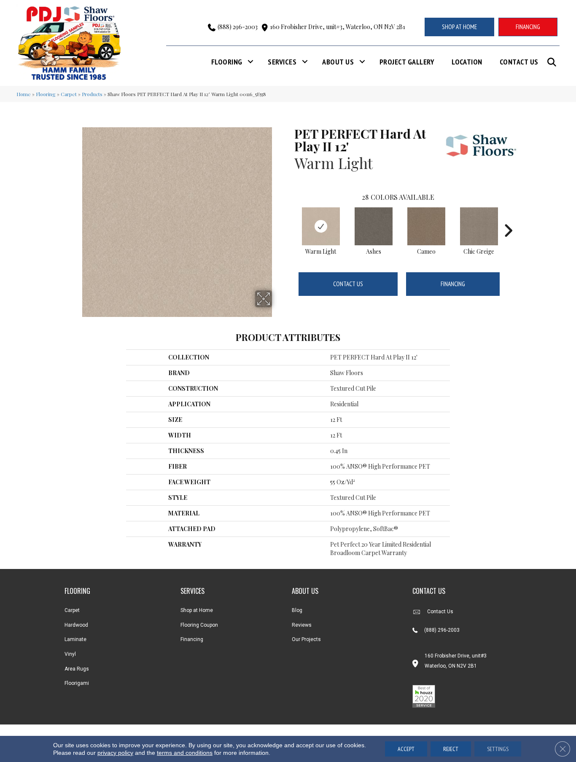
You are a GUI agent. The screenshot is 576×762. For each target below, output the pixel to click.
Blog (297, 610)
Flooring (226, 62)
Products (92, 94)
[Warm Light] (321, 226)
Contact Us (519, 62)
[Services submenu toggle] (304, 61)
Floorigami (77, 683)
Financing (453, 284)
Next (508, 218)
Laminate (75, 639)
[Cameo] (426, 226)
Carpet (69, 94)
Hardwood (76, 625)
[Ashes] (374, 226)
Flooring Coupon (199, 625)
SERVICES (192, 591)
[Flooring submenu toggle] (250, 61)
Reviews (302, 625)
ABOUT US (305, 591)
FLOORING (77, 591)
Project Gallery (407, 62)
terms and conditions (185, 752)
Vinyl (70, 654)
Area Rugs (77, 669)
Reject (450, 749)
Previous (290, 218)
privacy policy (115, 752)
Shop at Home (196, 610)
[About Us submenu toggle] (362, 61)
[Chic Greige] (479, 226)
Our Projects (306, 639)
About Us (338, 62)
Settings (498, 749)
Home (23, 94)
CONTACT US (428, 591)
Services (282, 62)
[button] (553, 62)
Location (467, 62)
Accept (406, 749)
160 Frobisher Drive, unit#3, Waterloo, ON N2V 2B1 (337, 27)
